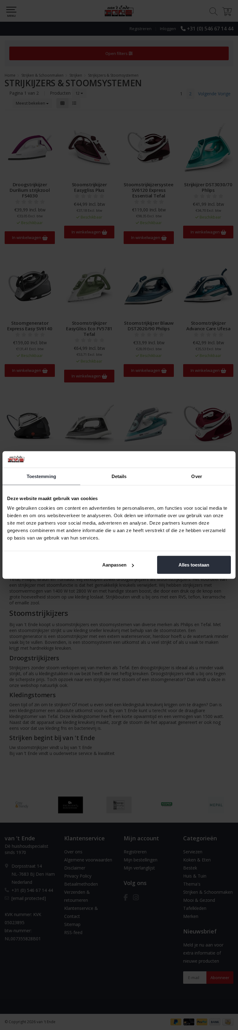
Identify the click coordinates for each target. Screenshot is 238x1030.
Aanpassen (114, 564)
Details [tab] (119, 476)
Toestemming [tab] (41, 476)
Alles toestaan (193, 564)
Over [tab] (196, 476)
